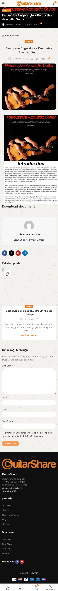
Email (5, 409)
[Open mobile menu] (3, 3)
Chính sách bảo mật (11, 515)
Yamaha (5, 553)
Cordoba (6, 549)
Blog (4, 519)
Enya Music (7, 544)
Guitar (6, 10)
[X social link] (11, 253)
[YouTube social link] (22, 562)
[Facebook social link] (4, 253)
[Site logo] (29, 3)
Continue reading (29, 335)
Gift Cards (6, 524)
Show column (12, 35)
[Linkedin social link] (25, 253)
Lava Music (7, 539)
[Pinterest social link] (18, 253)
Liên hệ (5, 510)
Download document (18, 206)
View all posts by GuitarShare (29, 240)
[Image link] (29, 464)
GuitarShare (11, 24)
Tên (4, 397)
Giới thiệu (6, 505)
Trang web (7, 421)
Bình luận (7, 365)
